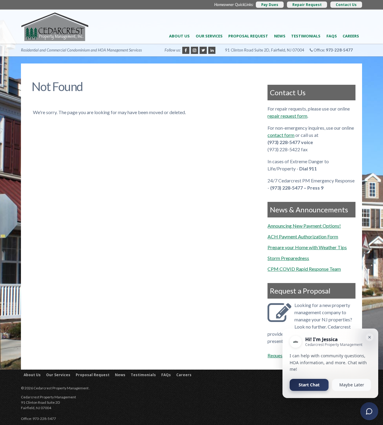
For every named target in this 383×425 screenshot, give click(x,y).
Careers (351, 36)
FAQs (331, 36)
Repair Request (307, 4)
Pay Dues (269, 4)
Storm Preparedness (288, 258)
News (279, 36)
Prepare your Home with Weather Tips (307, 247)
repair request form (287, 116)
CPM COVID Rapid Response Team (304, 269)
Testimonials (305, 36)
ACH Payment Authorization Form (303, 236)
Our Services (209, 36)
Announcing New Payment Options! (304, 226)
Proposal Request (248, 36)
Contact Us (346, 4)
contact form (281, 135)
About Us (179, 36)
